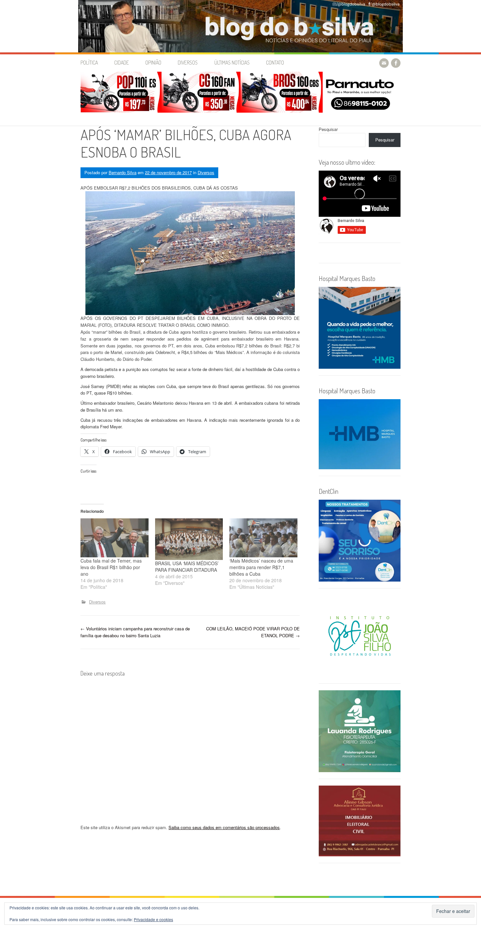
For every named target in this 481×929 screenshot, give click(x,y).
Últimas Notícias (232, 62)
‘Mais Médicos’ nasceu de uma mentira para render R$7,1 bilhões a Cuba (261, 567)
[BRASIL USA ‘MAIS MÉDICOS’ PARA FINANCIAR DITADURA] (189, 539)
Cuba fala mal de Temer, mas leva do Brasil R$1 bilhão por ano (111, 567)
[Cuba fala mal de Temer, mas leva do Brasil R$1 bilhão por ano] (114, 537)
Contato (275, 62)
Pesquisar (328, 129)
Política (89, 62)
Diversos (188, 62)
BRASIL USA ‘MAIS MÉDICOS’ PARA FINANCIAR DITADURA (187, 566)
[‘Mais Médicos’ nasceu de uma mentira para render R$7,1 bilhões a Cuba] (263, 537)
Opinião (153, 62)
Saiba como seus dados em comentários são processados (224, 827)
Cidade (121, 62)
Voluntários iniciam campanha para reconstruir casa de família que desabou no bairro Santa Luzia (135, 632)
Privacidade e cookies (153, 919)
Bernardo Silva (122, 172)
